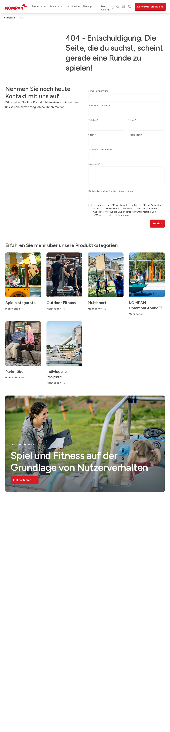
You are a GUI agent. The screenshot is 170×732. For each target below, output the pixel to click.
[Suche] (118, 7)
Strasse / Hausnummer (101, 149)
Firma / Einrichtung (98, 90)
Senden (157, 223)
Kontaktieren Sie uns (150, 6)
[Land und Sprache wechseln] (124, 7)
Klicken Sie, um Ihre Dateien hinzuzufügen (110, 191)
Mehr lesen (122, 215)
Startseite (9, 17)
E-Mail (132, 120)
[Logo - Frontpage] (16, 7)
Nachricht (94, 164)
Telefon (93, 120)
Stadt (92, 134)
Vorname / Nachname (100, 105)
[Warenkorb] (130, 7)
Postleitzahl (135, 134)
